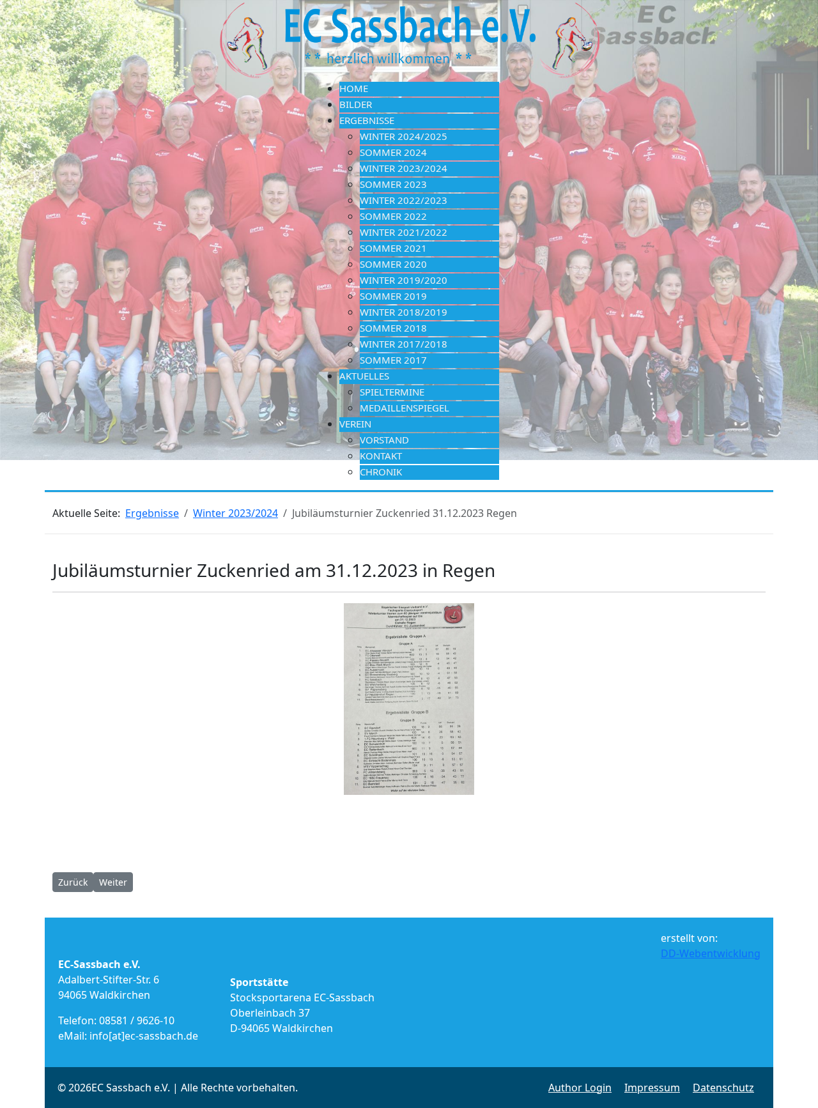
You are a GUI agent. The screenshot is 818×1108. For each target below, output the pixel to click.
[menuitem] (419, 89)
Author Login (580, 1088)
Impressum (652, 1088)
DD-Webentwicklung (710, 953)
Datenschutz (723, 1088)
